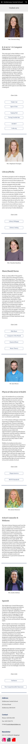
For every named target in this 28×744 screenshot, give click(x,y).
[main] (14, 8)
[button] (2, 2)
